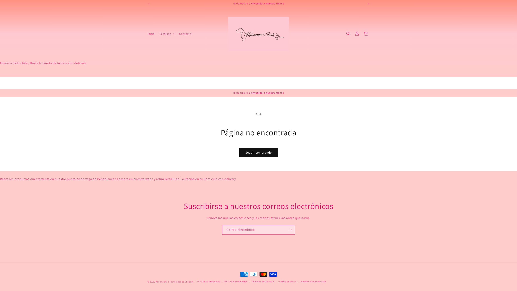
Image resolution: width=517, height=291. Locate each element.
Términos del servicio (262, 281)
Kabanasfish (162, 281)
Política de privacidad (208, 281)
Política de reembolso (236, 281)
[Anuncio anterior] (148, 4)
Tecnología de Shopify (181, 281)
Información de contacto (313, 281)
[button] (167, 34)
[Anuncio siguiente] (368, 4)
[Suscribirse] (290, 230)
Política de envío (287, 281)
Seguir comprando (258, 152)
